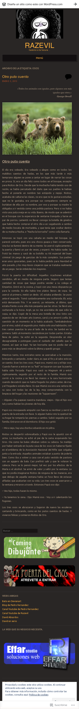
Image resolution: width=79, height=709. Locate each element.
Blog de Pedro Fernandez (15, 605)
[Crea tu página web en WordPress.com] (39, 4)
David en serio (9, 621)
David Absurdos (10, 617)
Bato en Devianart (11, 601)
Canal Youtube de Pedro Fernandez (20, 609)
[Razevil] (39, 39)
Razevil (39, 45)
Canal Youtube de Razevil (15, 613)
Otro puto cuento (15, 76)
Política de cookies (38, 695)
